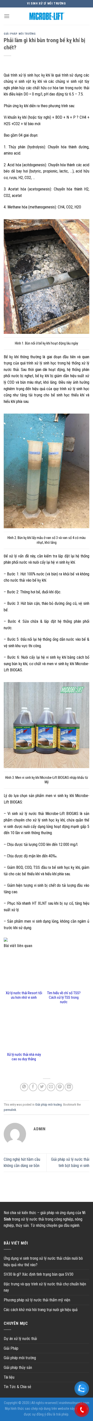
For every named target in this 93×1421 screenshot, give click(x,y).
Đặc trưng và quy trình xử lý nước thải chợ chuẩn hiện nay (45, 1287)
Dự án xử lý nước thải (20, 1338)
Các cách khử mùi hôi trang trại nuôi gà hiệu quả (41, 1309)
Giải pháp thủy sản (18, 1367)
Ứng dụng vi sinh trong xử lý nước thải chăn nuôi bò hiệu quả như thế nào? (43, 1261)
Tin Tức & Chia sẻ (17, 1386)
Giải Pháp (11, 1348)
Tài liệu (9, 1377)
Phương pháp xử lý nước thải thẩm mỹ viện (37, 1300)
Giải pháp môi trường (19, 33)
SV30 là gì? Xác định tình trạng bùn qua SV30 (38, 1274)
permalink (10, 1110)
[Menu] (7, 16)
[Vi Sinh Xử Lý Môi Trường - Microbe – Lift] (46, 16)
